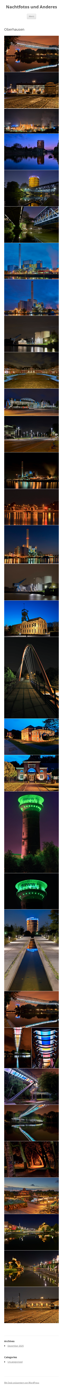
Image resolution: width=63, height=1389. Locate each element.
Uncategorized (15, 1361)
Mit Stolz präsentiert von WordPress (21, 1382)
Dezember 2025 (16, 1345)
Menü (31, 16)
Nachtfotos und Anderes (31, 7)
